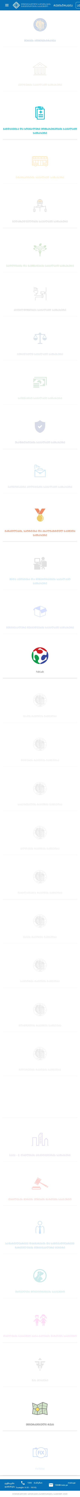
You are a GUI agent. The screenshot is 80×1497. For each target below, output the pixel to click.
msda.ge (71, 1483)
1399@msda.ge (61, 1485)
